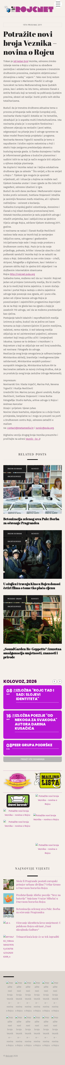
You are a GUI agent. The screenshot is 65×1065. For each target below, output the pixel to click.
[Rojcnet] (32, 8)
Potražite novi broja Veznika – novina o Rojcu (30, 43)
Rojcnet (9, 1056)
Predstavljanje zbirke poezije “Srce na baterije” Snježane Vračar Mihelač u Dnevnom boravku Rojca (38, 898)
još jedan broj (20, 61)
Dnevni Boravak (15, 469)
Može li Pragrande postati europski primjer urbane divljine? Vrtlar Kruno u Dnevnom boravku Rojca (38, 884)
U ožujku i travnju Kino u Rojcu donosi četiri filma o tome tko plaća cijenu (31, 585)
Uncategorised (14, 477)
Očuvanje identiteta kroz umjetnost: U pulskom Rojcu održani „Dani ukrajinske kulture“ (38, 926)
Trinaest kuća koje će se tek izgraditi (37, 936)
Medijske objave (15, 599)
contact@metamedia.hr (20, 428)
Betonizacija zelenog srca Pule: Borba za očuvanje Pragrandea (31, 521)
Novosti (35, 469)
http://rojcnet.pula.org (22, 274)
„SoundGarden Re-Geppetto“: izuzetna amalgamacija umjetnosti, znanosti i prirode (32, 653)
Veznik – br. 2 (33, 438)
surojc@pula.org (45, 428)
